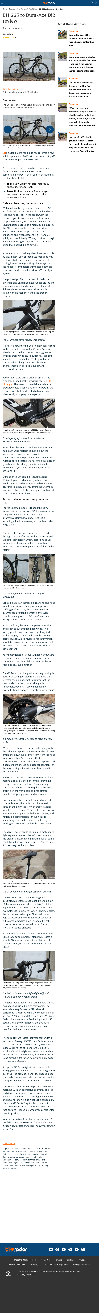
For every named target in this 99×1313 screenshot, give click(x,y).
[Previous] (8, 129)
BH (4, 152)
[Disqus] (42, 1210)
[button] (29, 132)
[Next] (50, 129)
